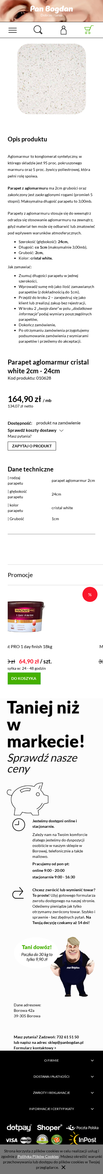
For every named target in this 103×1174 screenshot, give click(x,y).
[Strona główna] (51, 11)
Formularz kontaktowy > (35, 1047)
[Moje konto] (63, 29)
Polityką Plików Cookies (38, 1156)
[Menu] (12, 30)
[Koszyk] (89, 30)
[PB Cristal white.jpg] (51, 79)
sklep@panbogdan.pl (65, 1042)
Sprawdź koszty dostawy (32, 430)
